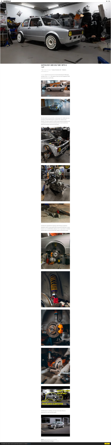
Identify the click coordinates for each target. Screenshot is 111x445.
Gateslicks (43, 74)
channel (48, 76)
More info (29, 443)
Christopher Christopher (47, 69)
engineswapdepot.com (44, 71)
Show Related (56, 441)
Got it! (107, 443)
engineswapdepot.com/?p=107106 (50, 439)
